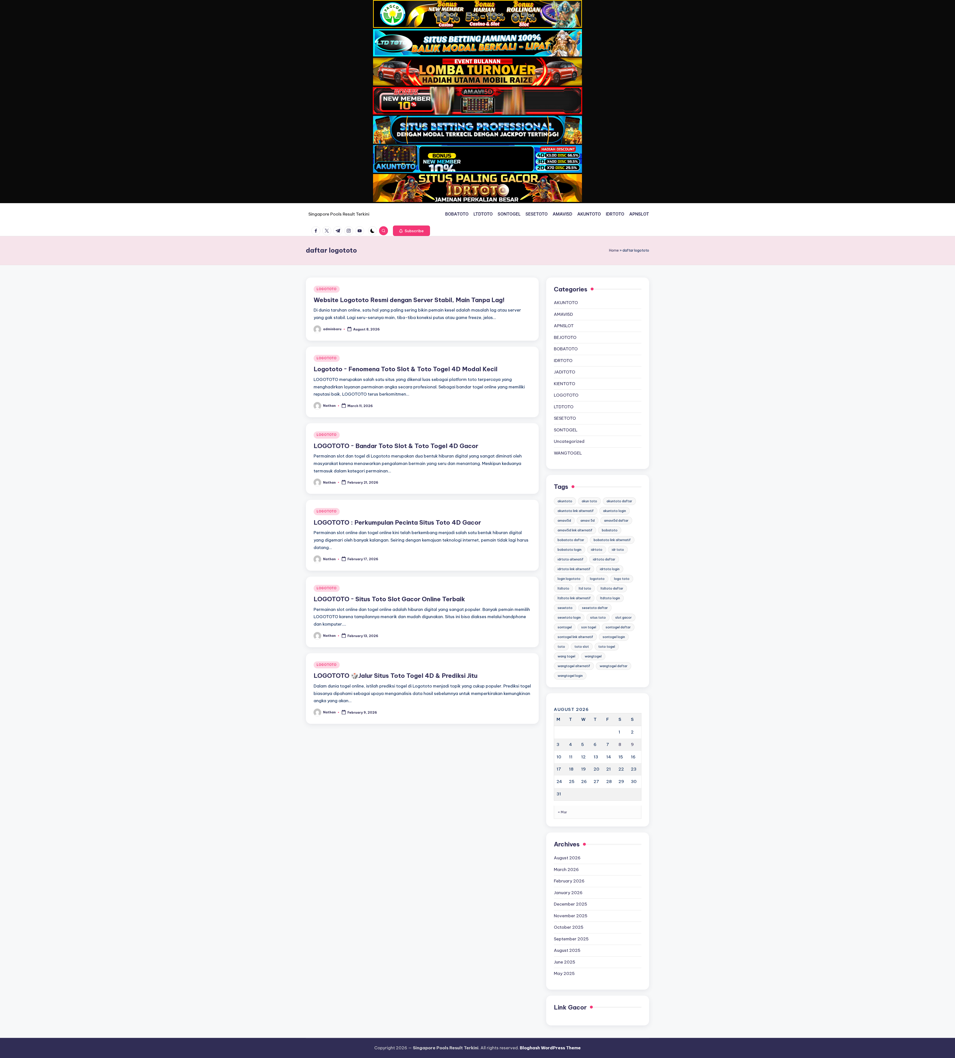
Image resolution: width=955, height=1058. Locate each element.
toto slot (581, 646)
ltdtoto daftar (612, 588)
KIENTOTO (564, 383)
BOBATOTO (566, 349)
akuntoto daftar (619, 501)
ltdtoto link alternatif (574, 598)
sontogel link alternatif (575, 637)
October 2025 (568, 927)
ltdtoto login (610, 598)
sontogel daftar (618, 627)
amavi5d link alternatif (575, 530)
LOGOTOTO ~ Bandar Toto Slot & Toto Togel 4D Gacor (396, 446)
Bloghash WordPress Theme (550, 1048)
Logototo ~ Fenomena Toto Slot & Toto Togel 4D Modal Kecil (405, 369)
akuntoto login (614, 511)
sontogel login (614, 637)
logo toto (621, 579)
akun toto (589, 501)
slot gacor (623, 617)
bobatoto (610, 530)
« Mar (562, 812)
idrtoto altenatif (570, 559)
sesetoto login (569, 617)
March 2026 (566, 869)
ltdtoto (563, 588)
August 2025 (567, 950)
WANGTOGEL (568, 453)
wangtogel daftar (613, 666)
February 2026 (569, 881)
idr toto (618, 550)
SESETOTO (565, 418)
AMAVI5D (563, 314)
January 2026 (568, 892)
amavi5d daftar (616, 520)
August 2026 (567, 858)
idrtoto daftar (604, 559)
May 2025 (564, 973)
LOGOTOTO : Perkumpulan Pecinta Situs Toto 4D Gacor (397, 522)
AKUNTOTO (566, 302)
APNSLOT (564, 325)
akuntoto (565, 501)
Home (614, 250)
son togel (588, 627)
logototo (597, 579)
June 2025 (564, 962)
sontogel (565, 627)
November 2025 (570, 916)
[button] (411, 231)
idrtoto (596, 550)
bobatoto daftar (571, 540)
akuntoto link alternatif (576, 511)
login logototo (569, 579)
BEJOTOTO (565, 337)
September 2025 (571, 939)
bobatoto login (569, 550)
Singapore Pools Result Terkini (338, 214)
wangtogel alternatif (574, 666)
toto (561, 646)
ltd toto (585, 588)
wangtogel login (570, 676)
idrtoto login (610, 569)
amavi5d (564, 520)
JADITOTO (564, 372)
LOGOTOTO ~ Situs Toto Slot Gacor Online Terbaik (389, 599)
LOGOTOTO (327, 289)
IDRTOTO (563, 360)
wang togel (566, 656)
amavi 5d (587, 520)
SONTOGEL (565, 430)
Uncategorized (569, 441)
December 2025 (570, 904)
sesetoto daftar (595, 608)
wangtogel (593, 656)
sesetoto (565, 608)
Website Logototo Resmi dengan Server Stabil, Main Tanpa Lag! (409, 300)
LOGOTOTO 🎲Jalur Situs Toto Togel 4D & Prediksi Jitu (396, 675)
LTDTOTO (563, 407)
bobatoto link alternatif (612, 540)
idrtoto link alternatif (574, 569)
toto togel (606, 646)
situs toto (598, 617)
